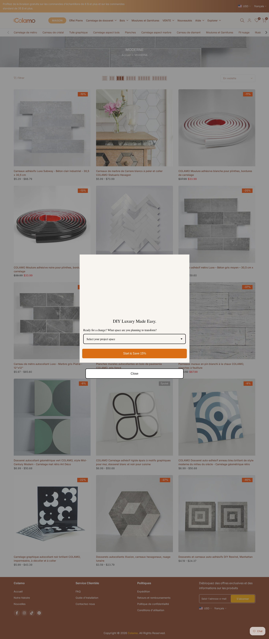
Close (134, 373)
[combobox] (134, 339)
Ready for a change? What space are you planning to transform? (120, 330)
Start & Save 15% (134, 353)
